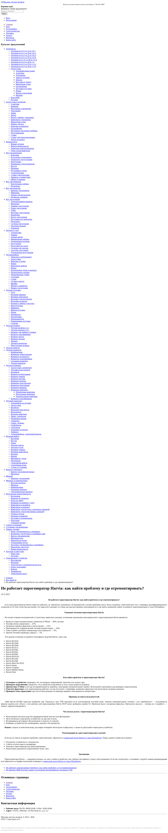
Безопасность (11, 142)
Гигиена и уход (12, 230)
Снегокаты (15, 427)
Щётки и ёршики (18, 179)
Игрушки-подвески (19, 301)
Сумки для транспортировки (23, 137)
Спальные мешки (18, 523)
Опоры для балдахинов (20, 195)
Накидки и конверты (19, 126)
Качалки (14, 454)
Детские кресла (17, 445)
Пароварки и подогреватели (23, 164)
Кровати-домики (18, 376)
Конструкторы (17, 306)
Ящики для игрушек (19, 288)
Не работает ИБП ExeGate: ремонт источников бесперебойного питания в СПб (39, 770)
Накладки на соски (19, 540)
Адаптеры (20, 73)
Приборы (15, 168)
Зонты (13, 115)
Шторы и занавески (19, 286)
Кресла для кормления (20, 536)
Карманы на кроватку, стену (23, 503)
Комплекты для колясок (21, 120)
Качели (14, 456)
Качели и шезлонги (14, 469)
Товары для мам (12, 529)
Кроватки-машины (19, 388)
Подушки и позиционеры (21, 518)
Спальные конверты (19, 361)
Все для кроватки (13, 188)
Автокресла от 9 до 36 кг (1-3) (23, 66)
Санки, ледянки (17, 423)
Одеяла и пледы (17, 514)
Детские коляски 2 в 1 (20, 328)
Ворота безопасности (20, 146)
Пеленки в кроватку (19, 516)
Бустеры (14, 100)
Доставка (10, 33)
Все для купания (13, 199)
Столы (13, 279)
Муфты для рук (17, 124)
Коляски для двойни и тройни (23, 332)
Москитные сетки (23, 84)
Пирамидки (16, 314)
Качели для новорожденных (22, 472)
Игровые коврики (18, 295)
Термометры (16, 571)
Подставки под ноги (19, 246)
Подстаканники (17, 133)
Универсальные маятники (27, 396)
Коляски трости (17, 337)
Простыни (15, 520)
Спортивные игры (18, 465)
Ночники (15, 562)
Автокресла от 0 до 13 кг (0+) (23, 51)
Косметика (15, 215)
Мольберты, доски (18, 458)
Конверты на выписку (20, 357)
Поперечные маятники (25, 392)
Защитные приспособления (22, 148)
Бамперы (14, 106)
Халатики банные (18, 226)
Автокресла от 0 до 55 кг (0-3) (23, 58)
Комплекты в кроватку (20, 507)
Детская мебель (12, 255)
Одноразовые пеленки (20, 241)
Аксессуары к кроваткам (21, 368)
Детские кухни (17, 447)
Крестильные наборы (20, 184)
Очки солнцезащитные (20, 151)
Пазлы (13, 312)
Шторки (19, 95)
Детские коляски (13, 326)
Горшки (14, 235)
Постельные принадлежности (18, 494)
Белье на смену (17, 500)
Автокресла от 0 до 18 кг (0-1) (23, 53)
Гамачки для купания (20, 206)
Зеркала (19, 80)
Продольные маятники (25, 394)
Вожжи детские (17, 144)
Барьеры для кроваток (20, 190)
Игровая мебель (12, 436)
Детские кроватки (13, 365)
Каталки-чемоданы (19, 414)
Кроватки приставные (20, 385)
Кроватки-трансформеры (21, 399)
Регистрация (11, 20)
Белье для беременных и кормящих (25, 531)
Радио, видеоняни (18, 567)
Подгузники (16, 244)
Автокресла (11, 49)
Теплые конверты (18, 363)
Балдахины (15, 496)
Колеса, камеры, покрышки (22, 117)
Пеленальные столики (20, 272)
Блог (8, 27)
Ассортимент (11, 29)
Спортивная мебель (19, 463)
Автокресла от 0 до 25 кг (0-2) (23, 55)
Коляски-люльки (18, 339)
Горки (13, 443)
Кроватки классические (21, 383)
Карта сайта (11, 40)
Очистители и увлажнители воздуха (26, 565)
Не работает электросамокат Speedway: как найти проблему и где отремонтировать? (41, 768)
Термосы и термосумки (20, 177)
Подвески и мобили (19, 197)
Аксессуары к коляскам (16, 102)
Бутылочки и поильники (21, 157)
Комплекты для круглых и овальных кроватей (30, 509)
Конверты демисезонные (21, 354)
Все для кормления (14, 153)
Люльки (14, 341)
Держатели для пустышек (21, 159)
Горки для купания (19, 208)
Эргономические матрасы (22, 492)
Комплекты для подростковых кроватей (27, 512)
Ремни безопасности (19, 549)
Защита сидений (23, 78)
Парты (13, 268)
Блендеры (15, 155)
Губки (13, 210)
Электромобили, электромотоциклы (26, 434)
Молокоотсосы (17, 538)
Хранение (15, 228)
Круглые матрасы (18, 483)
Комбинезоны (17, 352)
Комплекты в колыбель (20, 505)
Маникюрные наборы (20, 239)
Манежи (9, 476)
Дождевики (20, 75)
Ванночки (15, 204)
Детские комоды (13, 348)
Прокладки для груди (20, 547)
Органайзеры (21, 86)
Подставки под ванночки (21, 219)
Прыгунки (15, 554)
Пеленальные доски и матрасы (24, 270)
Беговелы (15, 407)
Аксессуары (16, 69)
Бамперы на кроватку (20, 498)
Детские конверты (13, 350)
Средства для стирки (19, 250)
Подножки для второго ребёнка (24, 131)
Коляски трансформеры (21, 334)
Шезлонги (15, 474)
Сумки (13, 135)
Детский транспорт (14, 401)
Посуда (14, 166)
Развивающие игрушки (20, 321)
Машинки (15, 308)
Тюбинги (15, 432)
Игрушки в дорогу (23, 82)
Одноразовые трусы (19, 543)
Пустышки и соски (19, 171)
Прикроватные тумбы (20, 275)
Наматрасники (17, 487)
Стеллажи (15, 277)
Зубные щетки (17, 237)
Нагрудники (16, 162)
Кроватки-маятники (19, 390)
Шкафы (14, 283)
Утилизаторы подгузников (22, 252)
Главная (9, 24)
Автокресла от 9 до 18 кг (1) (22, 62)
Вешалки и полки (18, 261)
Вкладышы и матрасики (21, 109)
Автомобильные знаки (25, 71)
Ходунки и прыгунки (15, 551)
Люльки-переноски (19, 343)
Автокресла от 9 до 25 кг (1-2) (23, 64)
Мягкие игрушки (18, 310)
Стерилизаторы (17, 173)
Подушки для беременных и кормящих (27, 545)
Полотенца (15, 186)
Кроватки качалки (18, 381)
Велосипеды (16, 412)
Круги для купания (19, 217)
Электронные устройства (16, 558)
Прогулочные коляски (20, 345)
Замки (13, 113)
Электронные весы (19, 574)
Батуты (14, 441)
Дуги (13, 292)
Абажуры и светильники (21, 257)
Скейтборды (16, 425)
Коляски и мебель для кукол (22, 303)
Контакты (10, 38)
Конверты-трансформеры (21, 359)
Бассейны (15, 438)
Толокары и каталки (19, 430)
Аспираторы (16, 233)
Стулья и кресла (17, 281)
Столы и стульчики (19, 467)
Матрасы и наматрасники (16, 481)
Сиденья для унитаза (19, 248)
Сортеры (14, 323)
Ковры (13, 264)
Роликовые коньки (18, 419)
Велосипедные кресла (20, 410)
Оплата (9, 35)
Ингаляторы (16, 560)
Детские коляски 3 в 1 (20, 330)
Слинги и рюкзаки (14, 525)
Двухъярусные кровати (20, 370)
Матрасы (14, 485)
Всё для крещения (13, 182)
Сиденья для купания (20, 224)
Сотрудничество (13, 31)
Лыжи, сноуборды (18, 416)
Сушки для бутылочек (20, 175)
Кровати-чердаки (18, 379)
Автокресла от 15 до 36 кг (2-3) (24, 60)
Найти (4, 14)
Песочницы (16, 461)
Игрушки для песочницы (21, 299)
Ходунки (14, 556)
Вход (8, 18)
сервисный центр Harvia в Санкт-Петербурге (83, 738)
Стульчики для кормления (17, 527)
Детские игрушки (13, 290)
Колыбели (15, 372)
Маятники (15, 193)
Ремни (18, 91)
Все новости (11, 580)
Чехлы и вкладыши (24, 93)
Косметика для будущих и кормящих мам (28, 534)
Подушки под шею (24, 89)
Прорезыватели (17, 319)
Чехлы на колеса (18, 140)
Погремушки (16, 317)
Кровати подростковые (20, 374)
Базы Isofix (15, 97)
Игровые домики (18, 450)
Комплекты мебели (19, 266)
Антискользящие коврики (21, 202)
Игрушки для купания (20, 213)
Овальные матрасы (19, 489)
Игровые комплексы (19, 297)
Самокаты (15, 421)
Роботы (14, 569)
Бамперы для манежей (20, 478)
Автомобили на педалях (21, 403)
